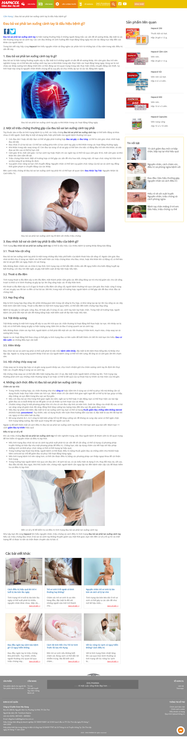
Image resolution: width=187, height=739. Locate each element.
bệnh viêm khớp (68, 351)
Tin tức (30, 686)
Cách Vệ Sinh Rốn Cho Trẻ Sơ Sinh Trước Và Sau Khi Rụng (62, 646)
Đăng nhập (139, 4)
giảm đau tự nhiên (16, 427)
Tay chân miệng (33, 690)
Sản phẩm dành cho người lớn (14, 686)
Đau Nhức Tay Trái (93, 170)
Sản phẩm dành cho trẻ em (13, 688)
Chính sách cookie (178, 709)
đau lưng (84, 139)
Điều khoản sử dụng (177, 711)
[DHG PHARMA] (103, 5)
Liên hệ (181, 686)
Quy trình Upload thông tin (175, 714)
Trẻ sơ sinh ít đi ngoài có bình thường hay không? (60, 590)
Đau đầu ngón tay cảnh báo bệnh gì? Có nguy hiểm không (23, 646)
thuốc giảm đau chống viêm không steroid (102, 409)
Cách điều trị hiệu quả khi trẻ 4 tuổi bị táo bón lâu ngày (22, 590)
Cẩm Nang (8, 16)
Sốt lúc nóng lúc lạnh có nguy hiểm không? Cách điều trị (102, 646)
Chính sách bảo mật (177, 707)
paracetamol (27, 412)
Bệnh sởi (31, 693)
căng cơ (59, 390)
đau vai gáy (71, 139)
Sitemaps (180, 688)
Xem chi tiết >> (34, 606)
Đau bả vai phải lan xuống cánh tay (19, 37)
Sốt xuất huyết (33, 688)
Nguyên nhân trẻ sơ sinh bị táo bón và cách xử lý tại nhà (100, 590)
